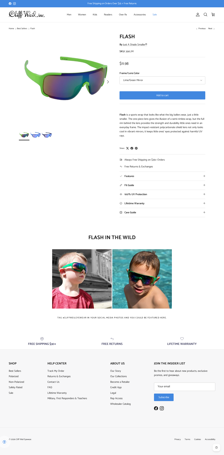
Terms (187, 439)
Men (69, 15)
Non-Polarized (16, 382)
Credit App (116, 387)
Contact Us (53, 382)
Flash (32, 28)
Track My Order (55, 371)
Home (11, 28)
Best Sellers (22, 28)
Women (82, 15)
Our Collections (118, 376)
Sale (155, 15)
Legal (113, 393)
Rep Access (116, 398)
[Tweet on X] (127, 148)
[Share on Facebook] (132, 148)
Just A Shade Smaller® (135, 44)
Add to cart (162, 95)
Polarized (14, 376)
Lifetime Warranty (57, 393)
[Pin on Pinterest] (136, 148)
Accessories (140, 15)
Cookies (197, 439)
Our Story (115, 371)
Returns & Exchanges (59, 376)
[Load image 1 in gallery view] (65, 80)
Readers (108, 15)
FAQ (49, 387)
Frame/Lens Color (129, 73)
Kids (95, 15)
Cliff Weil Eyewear (23, 439)
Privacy (177, 439)
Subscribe (164, 397)
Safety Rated (15, 387)
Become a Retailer (120, 382)
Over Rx (123, 15)
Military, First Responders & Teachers (67, 398)
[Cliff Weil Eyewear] (27, 15)
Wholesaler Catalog (120, 404)
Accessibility (210, 439)
